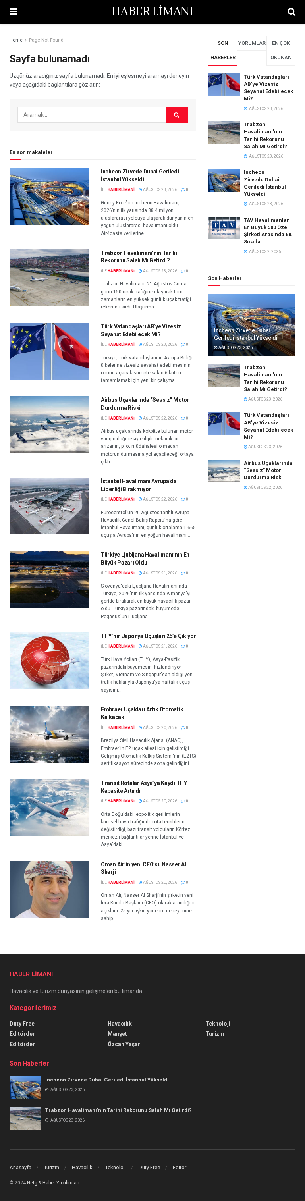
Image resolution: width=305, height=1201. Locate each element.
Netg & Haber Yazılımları (53, 1183)
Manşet (117, 1034)
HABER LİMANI (152, 12)
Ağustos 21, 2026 (159, 573)
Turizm (214, 1034)
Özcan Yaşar (124, 1044)
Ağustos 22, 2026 (159, 418)
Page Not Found (46, 40)
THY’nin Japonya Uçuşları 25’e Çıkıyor (148, 636)
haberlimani (121, 189)
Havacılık (120, 1023)
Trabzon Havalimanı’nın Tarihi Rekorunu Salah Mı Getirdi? (118, 1110)
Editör (179, 1167)
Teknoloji (217, 1023)
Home (16, 40)
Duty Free (22, 1023)
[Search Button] (177, 115)
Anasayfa (20, 1167)
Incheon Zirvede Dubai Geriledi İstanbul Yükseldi (107, 1080)
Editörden (23, 1034)
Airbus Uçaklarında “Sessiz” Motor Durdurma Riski (268, 470)
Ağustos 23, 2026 (159, 189)
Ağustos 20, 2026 (159, 727)
